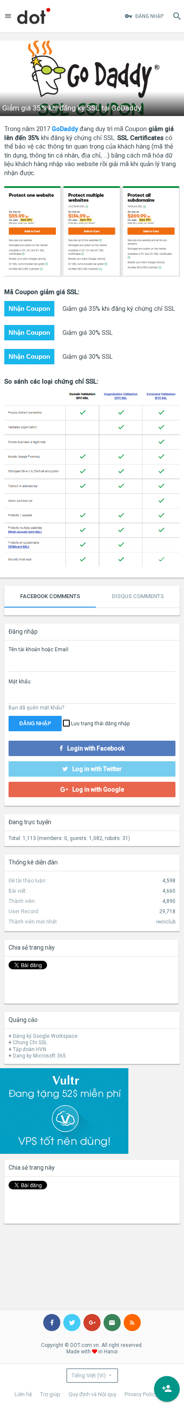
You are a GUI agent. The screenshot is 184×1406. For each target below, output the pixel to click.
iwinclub (165, 922)
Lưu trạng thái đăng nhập (100, 724)
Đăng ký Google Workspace (45, 1036)
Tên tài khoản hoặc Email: (39, 649)
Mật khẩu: (20, 682)
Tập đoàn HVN (29, 1049)
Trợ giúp (50, 1394)
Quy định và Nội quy (92, 1394)
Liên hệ (23, 1394)
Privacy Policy (141, 1394)
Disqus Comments (138, 596)
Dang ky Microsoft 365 (39, 1056)
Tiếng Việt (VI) (88, 1375)
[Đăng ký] (167, 1389)
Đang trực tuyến (30, 822)
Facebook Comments (50, 596)
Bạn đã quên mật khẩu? (36, 708)
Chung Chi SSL (30, 1043)
